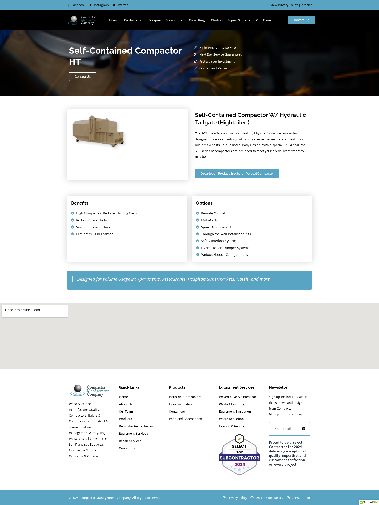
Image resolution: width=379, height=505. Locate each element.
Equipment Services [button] (163, 20)
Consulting (197, 20)
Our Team (263, 20)
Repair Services (238, 20)
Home (113, 20)
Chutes (216, 20)
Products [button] (130, 20)
